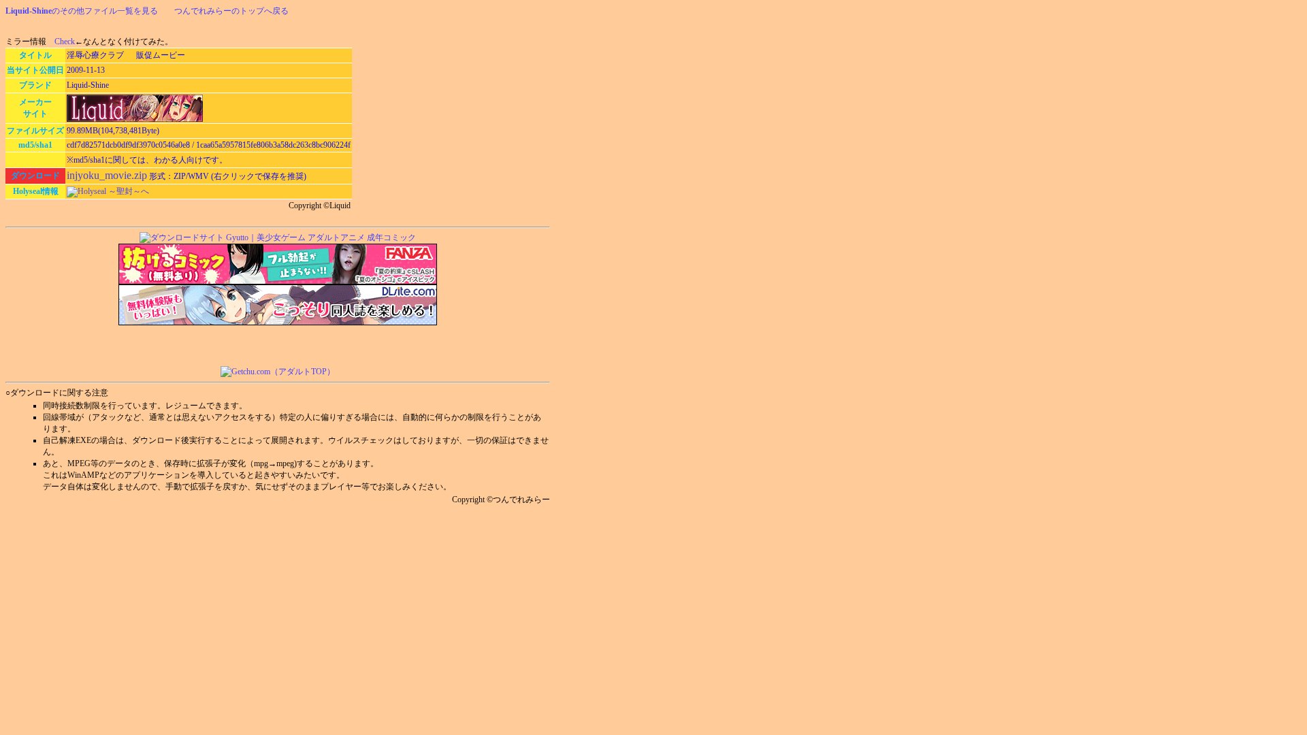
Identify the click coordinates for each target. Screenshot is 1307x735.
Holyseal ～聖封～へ (113, 191)
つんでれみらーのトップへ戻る (231, 11)
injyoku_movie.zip (107, 175)
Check (64, 41)
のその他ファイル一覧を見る (81, 11)
